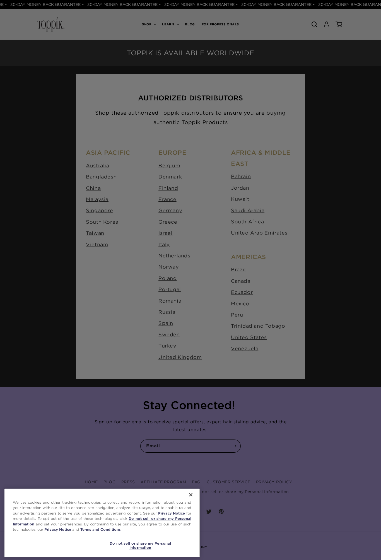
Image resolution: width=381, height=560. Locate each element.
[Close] (191, 495)
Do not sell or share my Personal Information (140, 545)
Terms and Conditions (100, 529)
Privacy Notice (171, 513)
